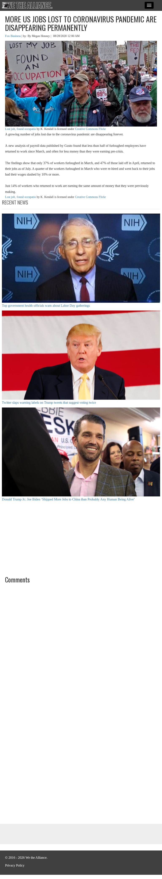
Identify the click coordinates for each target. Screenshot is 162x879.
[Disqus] (81, 643)
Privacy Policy (14, 865)
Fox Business (13, 36)
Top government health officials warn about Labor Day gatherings (46, 305)
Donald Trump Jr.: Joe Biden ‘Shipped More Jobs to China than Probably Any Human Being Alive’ (68, 499)
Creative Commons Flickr (90, 129)
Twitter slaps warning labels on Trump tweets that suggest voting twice (49, 402)
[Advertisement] (81, 538)
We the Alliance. (27, 5)
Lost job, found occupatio (20, 129)
